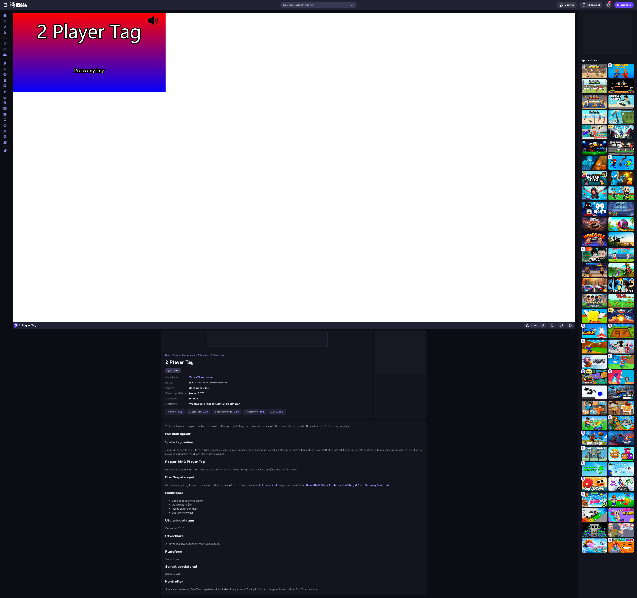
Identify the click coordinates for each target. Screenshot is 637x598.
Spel (167, 355)
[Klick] (5, 91)
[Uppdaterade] (5, 38)
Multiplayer (188, 355)
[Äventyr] (5, 74)
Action (176, 355)
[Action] (5, 63)
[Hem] (5, 15)
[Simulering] (5, 120)
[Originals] (5, 43)
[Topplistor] (5, 55)
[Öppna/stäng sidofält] (5, 5)
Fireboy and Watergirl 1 (344, 485)
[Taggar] (5, 151)
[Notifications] (608, 5)
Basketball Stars (317, 485)
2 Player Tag (217, 355)
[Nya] (5, 27)
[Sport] (5, 131)
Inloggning (624, 5)
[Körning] (5, 97)
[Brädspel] (5, 80)
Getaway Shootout (377, 485)
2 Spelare (202, 355)
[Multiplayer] (5, 49)
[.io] (5, 86)
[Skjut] (5, 125)
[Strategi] (5, 137)
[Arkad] (5, 69)
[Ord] (5, 108)
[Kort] (5, 103)
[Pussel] (5, 114)
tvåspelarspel (268, 485)
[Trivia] (5, 142)
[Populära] (5, 32)
